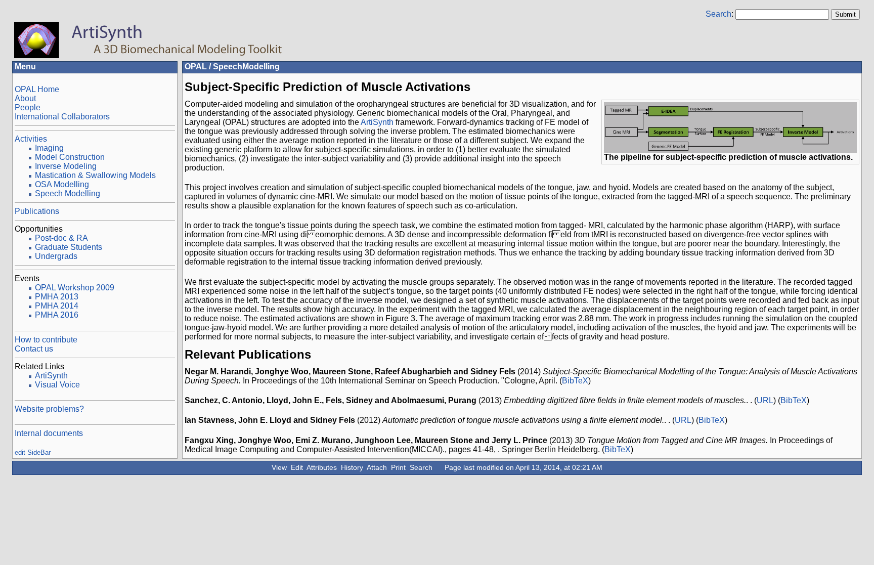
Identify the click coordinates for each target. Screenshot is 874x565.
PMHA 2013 (56, 296)
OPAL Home (37, 89)
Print (398, 467)
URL (765, 400)
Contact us (34, 348)
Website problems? (49, 409)
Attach (377, 467)
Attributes (322, 467)
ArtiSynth (51, 375)
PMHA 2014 (56, 305)
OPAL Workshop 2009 (74, 287)
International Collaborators (62, 116)
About (25, 98)
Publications (37, 211)
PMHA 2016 (56, 315)
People (27, 107)
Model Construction (70, 157)
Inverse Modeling (66, 166)
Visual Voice (57, 384)
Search (718, 14)
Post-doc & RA (61, 238)
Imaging (49, 148)
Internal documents (49, 433)
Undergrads (56, 256)
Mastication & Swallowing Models (95, 175)
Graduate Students (68, 247)
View (279, 467)
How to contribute (46, 339)
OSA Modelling (62, 184)
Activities (31, 139)
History (352, 467)
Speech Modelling (67, 193)
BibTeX (575, 380)
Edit (297, 467)
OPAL (196, 66)
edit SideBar (33, 452)
